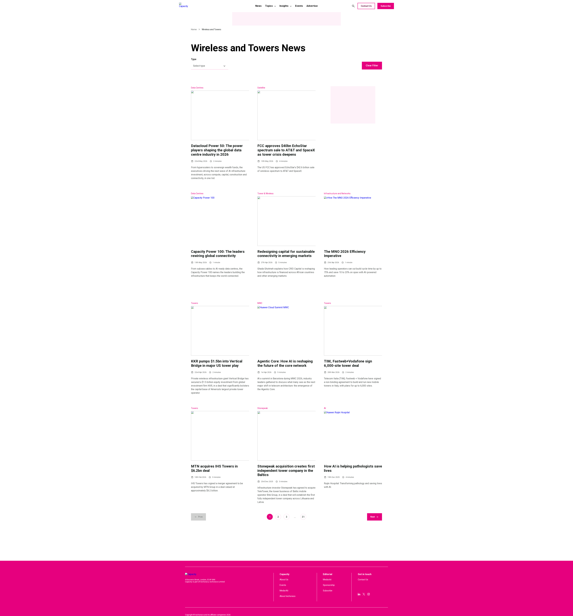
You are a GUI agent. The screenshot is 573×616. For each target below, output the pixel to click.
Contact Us (366, 6)
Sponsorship (329, 585)
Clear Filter (372, 65)
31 (303, 516)
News (258, 5)
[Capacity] (200, 6)
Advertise (312, 5)
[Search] (353, 6)
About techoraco (287, 596)
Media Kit (284, 590)
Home (194, 29)
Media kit (327, 579)
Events (299, 5)
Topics (269, 5)
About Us (284, 579)
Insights (283, 5)
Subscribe (386, 6)
